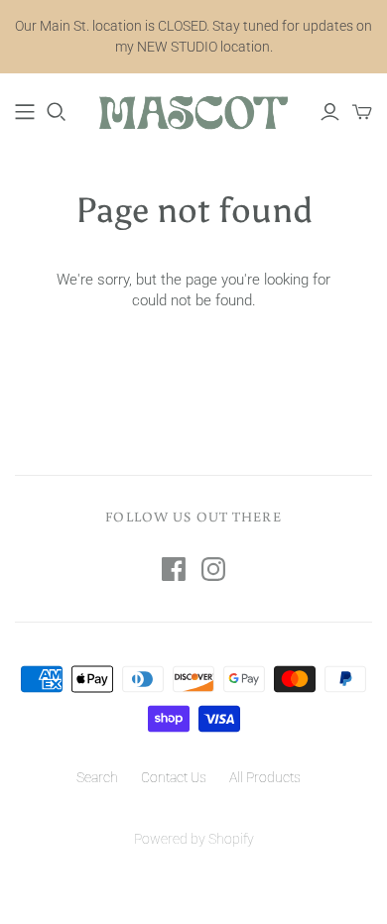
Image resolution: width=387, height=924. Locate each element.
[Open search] (56, 112)
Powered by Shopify (194, 839)
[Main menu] (25, 112)
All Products (265, 777)
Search (97, 777)
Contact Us (173, 777)
